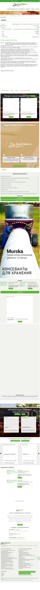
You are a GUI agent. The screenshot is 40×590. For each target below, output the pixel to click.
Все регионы (36, 1)
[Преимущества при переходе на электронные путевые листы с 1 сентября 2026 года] (12, 474)
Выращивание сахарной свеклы (23, 552)
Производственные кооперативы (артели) (7, 557)
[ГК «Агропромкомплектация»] (28, 104)
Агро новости (21, 9)
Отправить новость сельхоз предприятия (20, 292)
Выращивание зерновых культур (20, 176)
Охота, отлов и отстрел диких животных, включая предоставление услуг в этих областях (20, 191)
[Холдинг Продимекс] (20, 306)
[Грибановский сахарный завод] (11, 104)
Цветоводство (21, 561)
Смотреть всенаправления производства (20, 198)
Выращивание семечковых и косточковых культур (26, 565)
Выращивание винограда (22, 566)
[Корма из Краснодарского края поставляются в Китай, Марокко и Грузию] (12, 484)
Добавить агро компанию (15, 440)
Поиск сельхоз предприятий (25, 90)
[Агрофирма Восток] (12, 421)
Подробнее (10, 288)
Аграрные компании (25, 440)
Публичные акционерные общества (6, 560)
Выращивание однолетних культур (24, 553)
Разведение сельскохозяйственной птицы (25, 563)
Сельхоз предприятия (12, 9)
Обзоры (23, 414)
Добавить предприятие (20, 200)
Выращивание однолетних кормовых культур (25, 554)
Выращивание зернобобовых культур (24, 564)
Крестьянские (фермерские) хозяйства (6, 567)
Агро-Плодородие (13, 537)
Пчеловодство (21, 568)
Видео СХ (28, 9)
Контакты (2, 573)
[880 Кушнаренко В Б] (30, 421)
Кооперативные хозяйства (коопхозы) (6, 559)
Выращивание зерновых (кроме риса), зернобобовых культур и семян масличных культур (20, 178)
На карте (11, 90)
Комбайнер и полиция (11, 157)
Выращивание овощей (20, 189)
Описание (3, 20)
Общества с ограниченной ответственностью (7, 568)
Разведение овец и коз (22, 558)
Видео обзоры (17, 414)
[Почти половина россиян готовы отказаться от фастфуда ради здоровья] (24, 285)
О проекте (17, 90)
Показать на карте (36, 25)
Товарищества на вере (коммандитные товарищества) (9, 558)
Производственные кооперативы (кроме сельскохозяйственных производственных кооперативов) (7, 562)
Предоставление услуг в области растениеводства (20, 187)
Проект (33, 9)
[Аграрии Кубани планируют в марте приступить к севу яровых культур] (4, 285)
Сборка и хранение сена (28, 157)
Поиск (37, 9)
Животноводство (21, 551)
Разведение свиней (21, 557)
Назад (4, 169)
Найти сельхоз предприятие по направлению (27, 571)
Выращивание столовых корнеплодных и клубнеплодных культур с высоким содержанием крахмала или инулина (20, 193)
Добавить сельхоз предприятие (27, 1)
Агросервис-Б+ (12, 529)
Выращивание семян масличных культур (25, 567)
